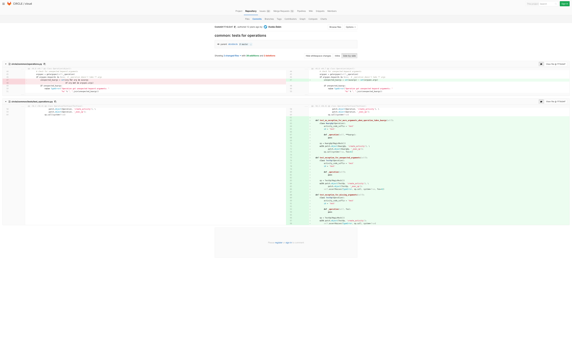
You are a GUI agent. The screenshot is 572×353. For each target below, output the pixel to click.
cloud (28, 3)
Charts (323, 19)
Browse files (335, 27)
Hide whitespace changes (318, 55)
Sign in (564, 3)
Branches (269, 19)
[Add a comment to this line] (18, 71)
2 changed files (231, 55)
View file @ (555, 64)
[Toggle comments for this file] (541, 64)
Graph (303, 19)
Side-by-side (349, 55)
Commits (257, 19)
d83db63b (233, 44)
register (278, 242)
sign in (289, 242)
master (244, 44)
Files (247, 19)
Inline (337, 55)
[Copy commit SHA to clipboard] (235, 27)
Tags (279, 19)
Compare (312, 19)
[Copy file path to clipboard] (44, 64)
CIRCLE (18, 3)
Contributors (291, 19)
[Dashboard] (9, 5)
